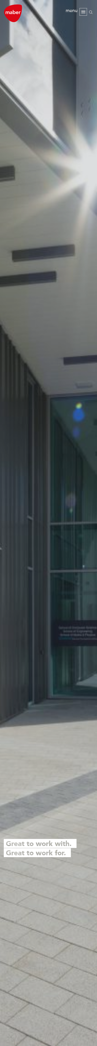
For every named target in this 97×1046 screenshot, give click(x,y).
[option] (48, 523)
